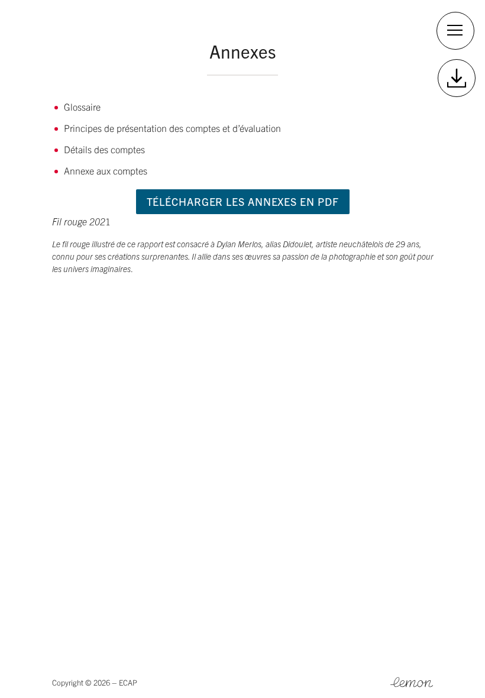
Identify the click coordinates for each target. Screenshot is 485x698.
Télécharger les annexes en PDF (243, 201)
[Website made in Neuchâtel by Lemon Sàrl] (412, 682)
